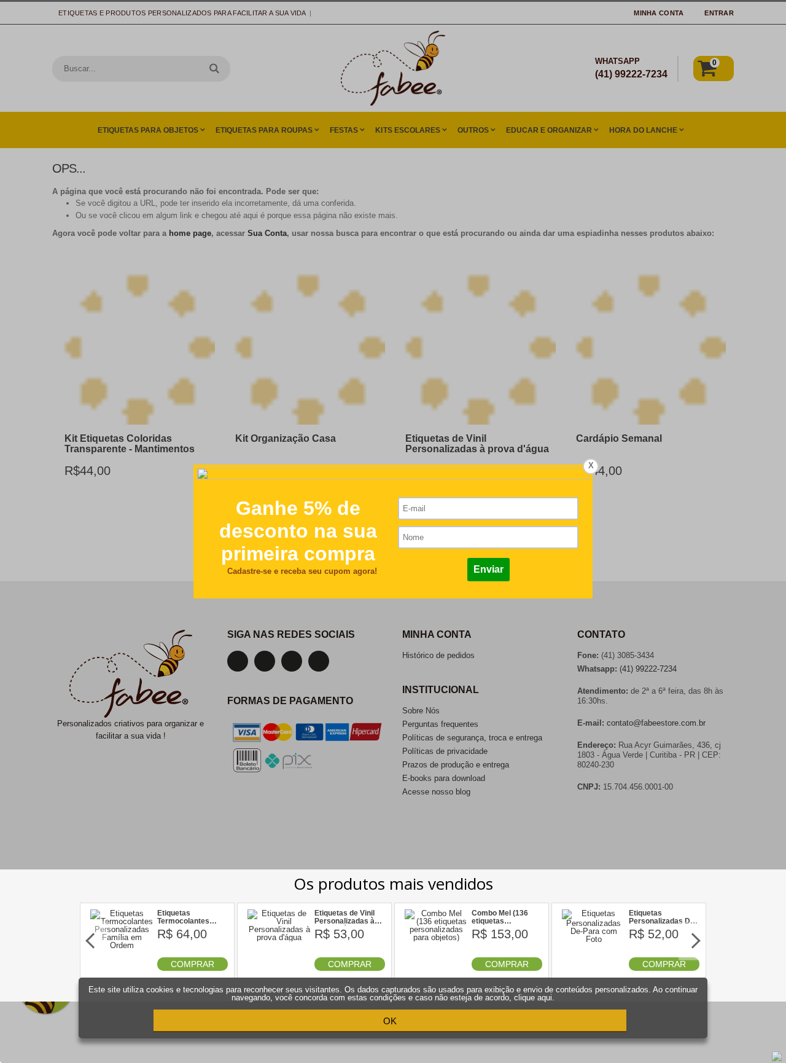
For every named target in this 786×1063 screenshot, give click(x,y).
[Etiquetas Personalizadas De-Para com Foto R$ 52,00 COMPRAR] (594, 968)
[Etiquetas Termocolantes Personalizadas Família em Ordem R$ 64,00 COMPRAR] (122, 968)
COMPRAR (192, 964)
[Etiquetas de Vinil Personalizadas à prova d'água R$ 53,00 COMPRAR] (279, 968)
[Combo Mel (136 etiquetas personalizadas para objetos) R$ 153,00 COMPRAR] (437, 968)
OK (390, 1021)
